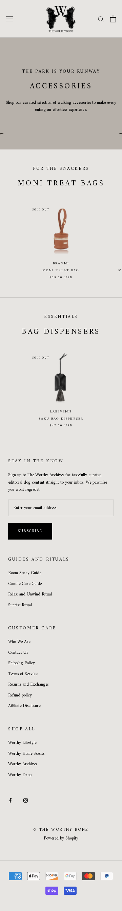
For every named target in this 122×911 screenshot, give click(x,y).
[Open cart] (113, 19)
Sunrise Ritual (20, 605)
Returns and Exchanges (28, 684)
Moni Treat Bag (60, 270)
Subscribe (30, 531)
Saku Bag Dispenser (61, 419)
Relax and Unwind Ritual (30, 594)
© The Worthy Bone (61, 829)
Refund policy (20, 695)
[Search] (101, 19)
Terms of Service (22, 674)
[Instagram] (25, 800)
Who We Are (19, 642)
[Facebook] (10, 800)
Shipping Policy (21, 663)
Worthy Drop (20, 775)
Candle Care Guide (25, 584)
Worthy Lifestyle (22, 743)
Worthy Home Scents (26, 753)
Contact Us (18, 652)
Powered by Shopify (61, 838)
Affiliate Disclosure (24, 706)
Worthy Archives (22, 764)
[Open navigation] (9, 18)
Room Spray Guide (24, 573)
